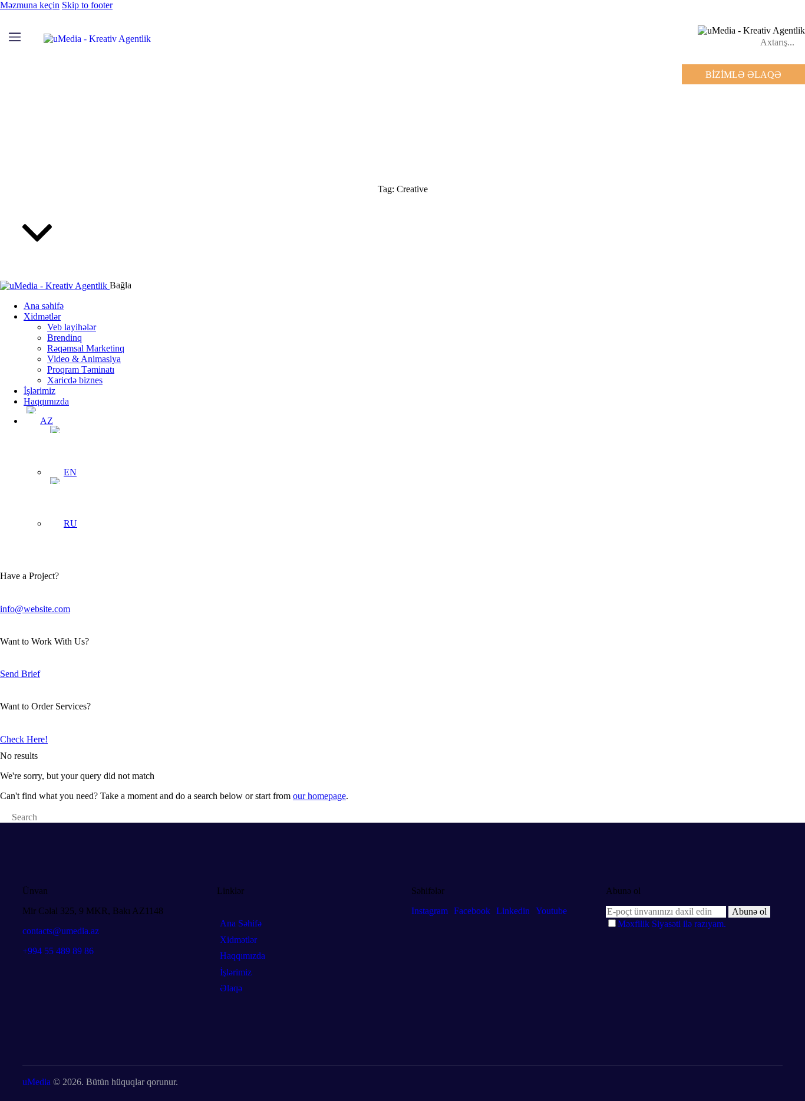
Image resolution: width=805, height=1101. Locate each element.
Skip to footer (87, 5)
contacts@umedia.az (60, 931)
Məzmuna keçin (30, 5)
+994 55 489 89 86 (58, 951)
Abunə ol (749, 911)
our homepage (319, 796)
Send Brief (20, 674)
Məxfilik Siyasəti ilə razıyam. (672, 924)
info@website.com (35, 609)
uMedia (36, 1082)
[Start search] (3, 818)
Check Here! (24, 739)
